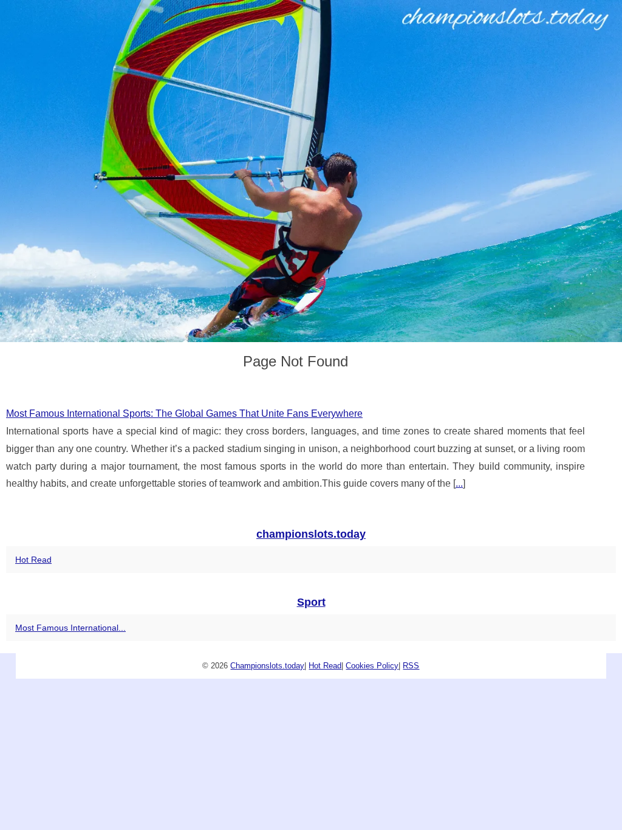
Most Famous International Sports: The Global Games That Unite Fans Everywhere (184, 413)
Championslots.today (267, 665)
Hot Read (33, 559)
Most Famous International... (70, 628)
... (459, 483)
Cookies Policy (372, 665)
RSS (411, 665)
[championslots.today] (311, 171)
